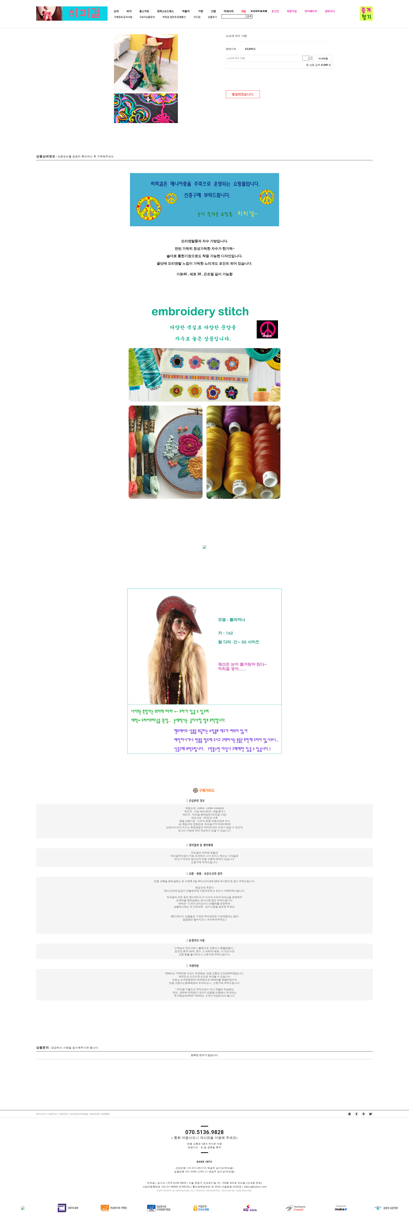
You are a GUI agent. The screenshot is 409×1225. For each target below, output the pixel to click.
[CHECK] (184, 1186)
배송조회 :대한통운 (100, 1114)
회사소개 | (41, 1114)
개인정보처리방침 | (79, 1114)
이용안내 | (52, 1114)
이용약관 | (63, 1114)
